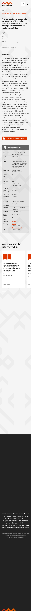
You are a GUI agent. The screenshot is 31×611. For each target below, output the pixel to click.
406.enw (14, 221)
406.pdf (14, 224)
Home (3, 10)
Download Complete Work (15, 138)
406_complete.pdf (17, 228)
